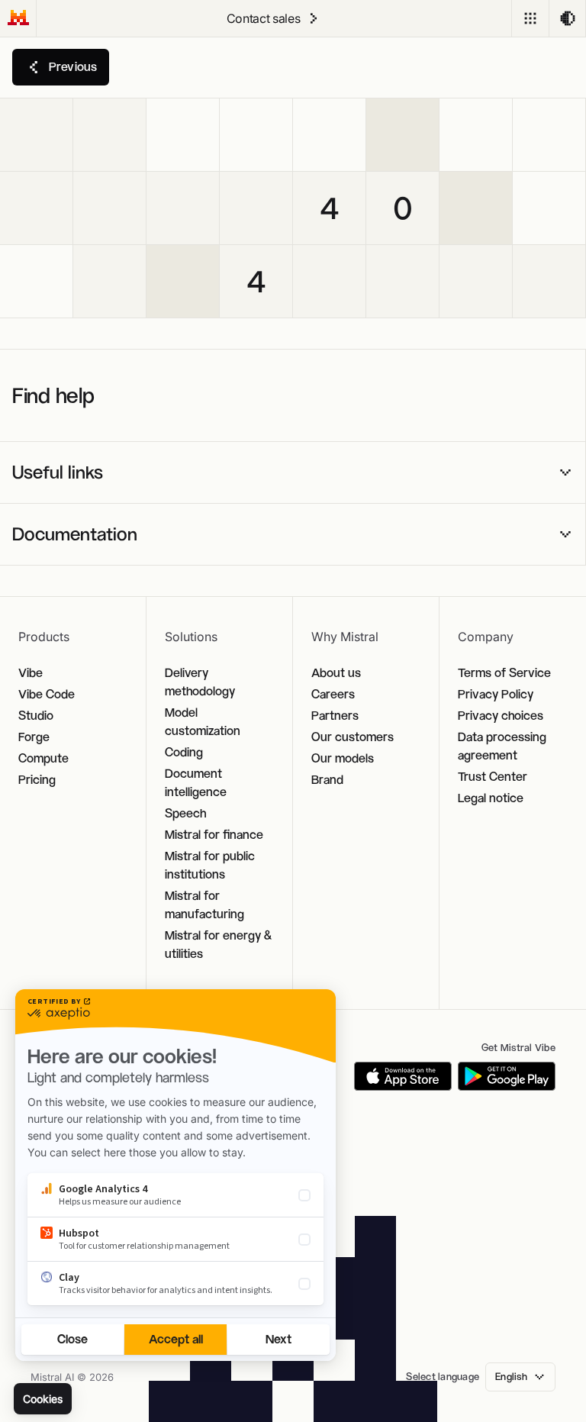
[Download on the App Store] (403, 1076)
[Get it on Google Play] (506, 1076)
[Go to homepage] (18, 18)
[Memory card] (36, 135)
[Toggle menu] (530, 18)
